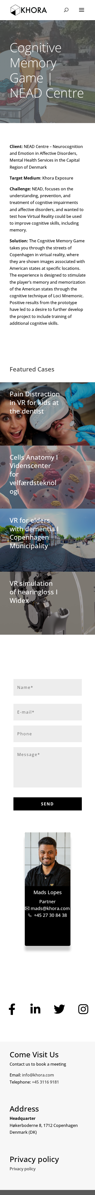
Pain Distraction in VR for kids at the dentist (35, 402)
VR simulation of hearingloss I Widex (34, 592)
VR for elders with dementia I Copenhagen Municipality (34, 533)
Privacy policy (22, 1169)
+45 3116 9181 (45, 1082)
